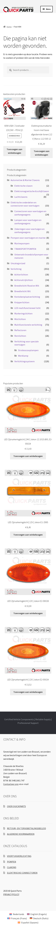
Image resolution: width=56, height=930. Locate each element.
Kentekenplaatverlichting (27, 296)
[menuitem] (16, 914)
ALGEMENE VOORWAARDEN (20, 834)
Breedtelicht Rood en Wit (26, 285)
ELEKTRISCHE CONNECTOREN (22, 872)
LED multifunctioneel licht (27, 308)
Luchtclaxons (20, 196)
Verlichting (16, 268)
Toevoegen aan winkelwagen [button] (14, 151)
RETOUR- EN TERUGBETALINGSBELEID (26, 828)
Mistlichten (20, 319)
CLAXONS (11, 867)
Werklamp (23, 355)
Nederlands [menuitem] (18, 914)
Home (9, 26)
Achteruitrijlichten (23, 280)
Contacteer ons (11, 784)
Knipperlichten (21, 302)
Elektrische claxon (23, 185)
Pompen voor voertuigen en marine (28, 237)
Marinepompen (21, 243)
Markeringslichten (23, 313)
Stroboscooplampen (28, 350)
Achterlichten (21, 274)
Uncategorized (18, 263)
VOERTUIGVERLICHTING (19, 856)
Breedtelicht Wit (22, 291)
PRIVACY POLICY (11, 894)
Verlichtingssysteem (24, 361)
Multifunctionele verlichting (28, 324)
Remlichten (20, 335)
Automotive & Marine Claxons (25, 180)
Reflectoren (20, 330)
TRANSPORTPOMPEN (25, 248)
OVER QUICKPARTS (16, 806)
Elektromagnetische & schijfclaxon (31, 191)
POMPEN (11, 861)
